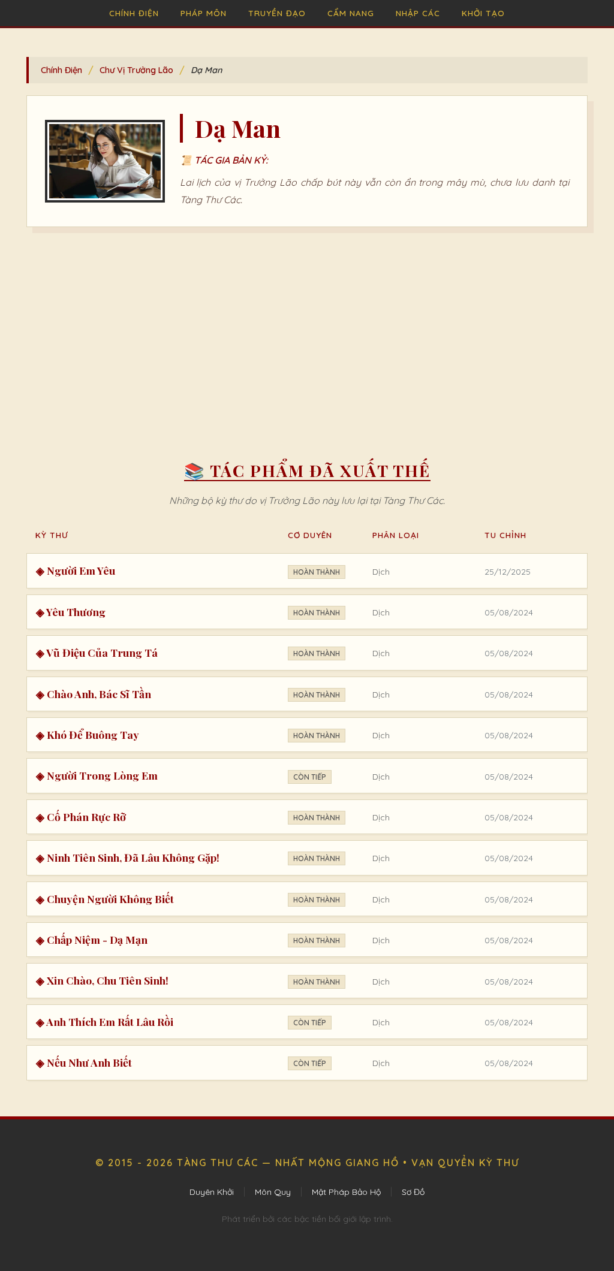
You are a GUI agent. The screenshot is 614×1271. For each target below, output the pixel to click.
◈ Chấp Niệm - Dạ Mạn (92, 939)
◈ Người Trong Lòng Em (97, 775)
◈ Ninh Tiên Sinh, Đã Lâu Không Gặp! (127, 857)
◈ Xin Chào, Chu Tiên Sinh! (102, 980)
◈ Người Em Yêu (75, 570)
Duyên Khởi (211, 1192)
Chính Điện (134, 13)
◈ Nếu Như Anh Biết (84, 1062)
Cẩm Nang (350, 13)
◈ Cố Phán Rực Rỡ (81, 816)
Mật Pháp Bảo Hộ (346, 1192)
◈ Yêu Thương (71, 611)
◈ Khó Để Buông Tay (87, 734)
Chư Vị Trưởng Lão (136, 70)
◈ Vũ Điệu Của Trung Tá (97, 652)
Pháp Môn (203, 13)
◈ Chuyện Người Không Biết (105, 898)
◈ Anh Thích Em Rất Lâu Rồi (104, 1021)
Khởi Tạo (483, 13)
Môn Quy (273, 1192)
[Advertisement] (307, 335)
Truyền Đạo (277, 13)
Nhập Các (418, 13)
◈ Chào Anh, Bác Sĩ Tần (93, 694)
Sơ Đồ (413, 1192)
